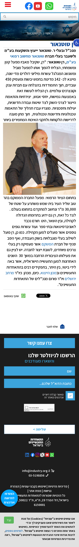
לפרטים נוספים (14, 531)
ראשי (49, 33)
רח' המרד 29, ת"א (46, 500)
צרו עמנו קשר (39, 343)
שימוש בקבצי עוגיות (33, 486)
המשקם (47, 244)
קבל (9, 520)
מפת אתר (35, 491)
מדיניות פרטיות (57, 486)
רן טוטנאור (33, 33)
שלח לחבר (52, 326)
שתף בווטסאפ (11, 296)
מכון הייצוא (49, 272)
